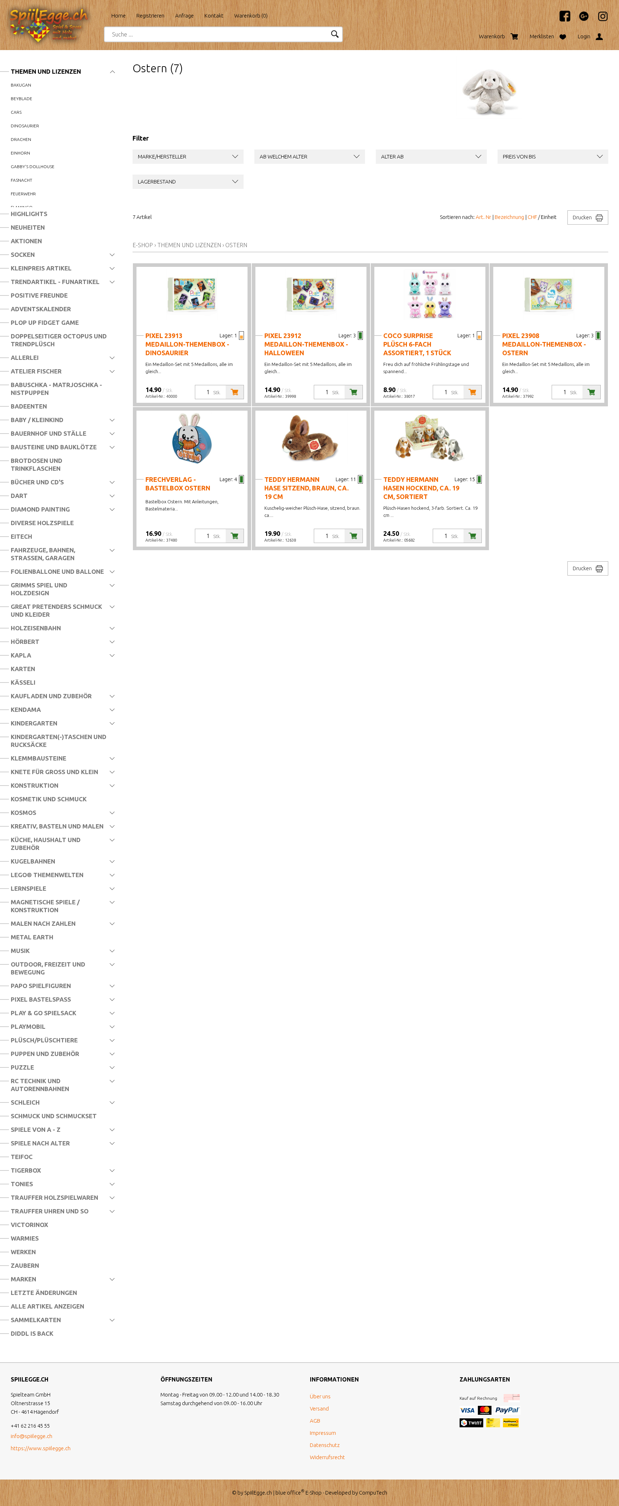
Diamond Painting (40, 509)
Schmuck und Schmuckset (54, 1116)
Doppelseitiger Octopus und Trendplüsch (59, 340)
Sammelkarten (36, 1319)
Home (118, 16)
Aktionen (26, 241)
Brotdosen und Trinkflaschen (36, 464)
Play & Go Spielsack (43, 1012)
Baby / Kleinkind (37, 419)
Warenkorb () (251, 16)
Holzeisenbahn (36, 628)
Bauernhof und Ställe (48, 433)
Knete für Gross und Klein (54, 771)
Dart (19, 495)
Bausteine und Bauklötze (54, 447)
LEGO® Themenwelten (47, 874)
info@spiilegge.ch (31, 1436)
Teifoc (22, 1156)
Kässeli (23, 682)
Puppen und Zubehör (45, 1053)
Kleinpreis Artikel (41, 268)
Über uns (320, 1396)
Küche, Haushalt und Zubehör (46, 843)
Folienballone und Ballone (57, 571)
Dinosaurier (25, 125)
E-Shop (143, 245)
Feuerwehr (23, 193)
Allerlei (25, 357)
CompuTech (373, 1493)
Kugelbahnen (33, 861)
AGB (315, 1421)
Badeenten (29, 406)
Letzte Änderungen (44, 1292)
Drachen (21, 139)
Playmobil (28, 1026)
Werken (23, 1251)
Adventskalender (41, 308)
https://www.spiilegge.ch (41, 1448)
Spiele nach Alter (40, 1143)
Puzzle (22, 1067)
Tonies (22, 1183)
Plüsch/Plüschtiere (44, 1040)
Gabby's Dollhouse (32, 166)
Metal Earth (32, 937)
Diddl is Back (32, 1333)
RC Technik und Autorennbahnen (40, 1084)
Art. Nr (483, 217)
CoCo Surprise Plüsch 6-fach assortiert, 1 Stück (417, 344)
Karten (23, 668)
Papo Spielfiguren (41, 985)
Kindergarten (34, 723)
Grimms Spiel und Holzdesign (39, 589)
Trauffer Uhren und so (49, 1211)
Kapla (21, 655)
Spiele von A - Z (36, 1129)
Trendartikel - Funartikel (55, 281)
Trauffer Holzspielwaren (54, 1197)
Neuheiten (28, 227)
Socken (23, 254)
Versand (319, 1408)
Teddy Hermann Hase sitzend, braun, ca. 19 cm (306, 488)
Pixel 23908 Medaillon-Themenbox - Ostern (544, 344)
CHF (532, 217)
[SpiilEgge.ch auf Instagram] (599, 19)
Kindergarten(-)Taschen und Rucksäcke (58, 740)
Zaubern (25, 1265)
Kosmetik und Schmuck (49, 799)
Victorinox (29, 1224)
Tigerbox (26, 1170)
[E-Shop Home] (56, 13)
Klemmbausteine (38, 758)
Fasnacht (21, 180)
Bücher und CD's (37, 482)
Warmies (25, 1238)
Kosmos (23, 812)
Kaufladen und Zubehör (51, 696)
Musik (20, 950)
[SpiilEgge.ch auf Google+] (580, 19)
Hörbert (25, 641)
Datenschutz (325, 1445)
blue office (289, 1493)
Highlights (29, 213)
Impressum (323, 1433)
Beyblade (21, 98)
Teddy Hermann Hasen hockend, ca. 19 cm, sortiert (421, 488)
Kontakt (214, 16)
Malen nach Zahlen (43, 923)
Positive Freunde (39, 295)
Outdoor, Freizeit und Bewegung (48, 968)
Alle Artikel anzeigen (47, 1306)
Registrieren (150, 16)
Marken (23, 1279)
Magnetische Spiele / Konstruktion (45, 906)
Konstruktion (34, 785)
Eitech (21, 536)
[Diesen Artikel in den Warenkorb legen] (235, 392)
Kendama (26, 709)
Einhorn (20, 153)
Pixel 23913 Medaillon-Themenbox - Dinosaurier (187, 344)
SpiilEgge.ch (258, 1493)
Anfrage (184, 16)
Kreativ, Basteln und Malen (57, 826)
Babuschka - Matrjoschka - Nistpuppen (56, 388)
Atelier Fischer (36, 371)
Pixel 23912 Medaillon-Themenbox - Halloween (306, 344)
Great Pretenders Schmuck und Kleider (56, 610)
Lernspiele (28, 888)
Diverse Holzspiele (42, 522)
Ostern (236, 245)
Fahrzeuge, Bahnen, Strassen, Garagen (43, 554)
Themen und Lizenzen (46, 71)
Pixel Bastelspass (41, 999)
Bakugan (21, 85)
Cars (16, 112)
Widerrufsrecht (327, 1457)
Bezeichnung (509, 217)
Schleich (25, 1102)
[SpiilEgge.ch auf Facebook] (561, 19)
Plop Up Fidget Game (45, 322)
